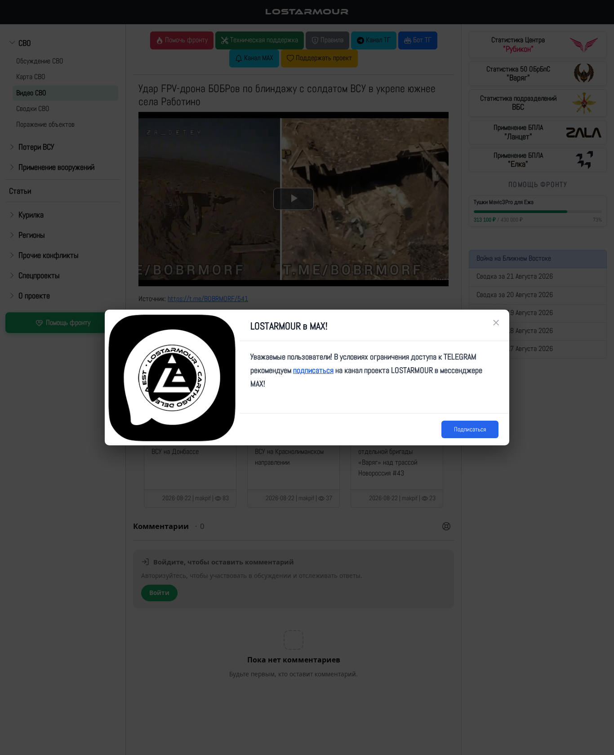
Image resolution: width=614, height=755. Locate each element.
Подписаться (470, 429)
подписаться (313, 370)
